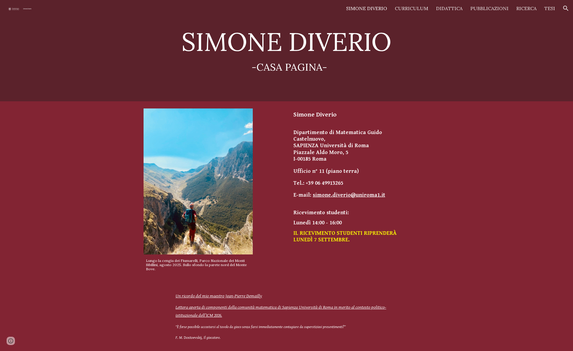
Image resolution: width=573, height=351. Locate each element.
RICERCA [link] (526, 8)
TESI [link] (549, 8)
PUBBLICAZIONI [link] (489, 8)
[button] (566, 8)
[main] (286, 51)
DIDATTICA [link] (449, 8)
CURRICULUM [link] (411, 8)
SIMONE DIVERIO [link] (366, 8)
